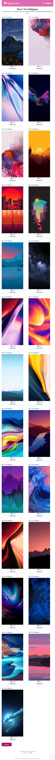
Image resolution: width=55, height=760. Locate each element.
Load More (6, 744)
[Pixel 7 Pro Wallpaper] (12, 42)
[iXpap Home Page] (11, 3)
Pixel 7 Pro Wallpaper (7, 17)
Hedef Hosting (23, 758)
